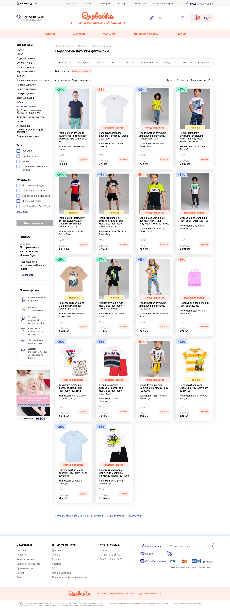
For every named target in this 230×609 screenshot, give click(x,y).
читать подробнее (96, 605)
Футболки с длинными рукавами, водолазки (29, 111)
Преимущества (25, 568)
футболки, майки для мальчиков (72, 516)
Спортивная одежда (28, 136)
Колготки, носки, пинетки (31, 117)
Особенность (147, 62)
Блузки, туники (25, 63)
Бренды (202, 62)
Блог (19, 577)
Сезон (185, 62)
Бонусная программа (165, 3)
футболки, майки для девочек (109, 516)
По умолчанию (80, 80)
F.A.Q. (55, 568)
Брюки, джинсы (25, 67)
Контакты (140, 3)
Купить (83, 159)
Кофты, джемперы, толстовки (33, 80)
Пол (113, 62)
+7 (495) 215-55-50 (110, 554)
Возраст (63, 62)
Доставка (72, 3)
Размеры (122, 3)
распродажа (135, 516)
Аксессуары (23, 126)
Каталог (49, 34)
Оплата (89, 3)
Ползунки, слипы (26, 93)
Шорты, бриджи (25, 98)
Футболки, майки (26, 106)
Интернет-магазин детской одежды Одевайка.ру (134, 593)
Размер (81, 62)
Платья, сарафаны (27, 84)
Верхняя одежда (26, 71)
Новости (21, 554)
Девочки (79, 34)
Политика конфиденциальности (70, 577)
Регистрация (206, 3)
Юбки (20, 102)
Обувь (20, 121)
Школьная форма (146, 34)
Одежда (21, 49)
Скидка (168, 62)
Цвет (98, 62)
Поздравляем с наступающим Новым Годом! (29, 251)
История (21, 550)
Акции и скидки (25, 559)
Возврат (105, 3)
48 (208, 80)
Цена (127, 62)
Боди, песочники (26, 58)
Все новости (27, 274)
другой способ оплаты (200, 567)
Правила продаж (61, 573)
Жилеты (21, 76)
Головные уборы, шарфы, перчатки (31, 130)
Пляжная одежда (26, 89)
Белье (20, 54)
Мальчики (109, 34)
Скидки (181, 34)
